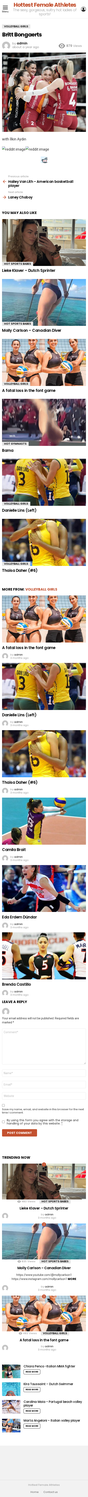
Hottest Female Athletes (45, 5)
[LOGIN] (83, 9)
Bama (7, 450)
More (72, 1279)
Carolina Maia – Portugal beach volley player (53, 1404)
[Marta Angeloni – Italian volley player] (11, 1425)
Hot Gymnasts (15, 444)
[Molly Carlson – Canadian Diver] (44, 302)
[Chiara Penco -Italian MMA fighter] (11, 1371)
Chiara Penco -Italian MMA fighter (49, 1366)
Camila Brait (14, 849)
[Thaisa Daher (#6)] (44, 542)
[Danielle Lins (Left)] (44, 482)
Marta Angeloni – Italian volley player (52, 1420)
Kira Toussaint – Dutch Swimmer (48, 1384)
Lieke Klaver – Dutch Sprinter (28, 270)
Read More (32, 1371)
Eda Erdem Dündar (19, 917)
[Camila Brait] (44, 821)
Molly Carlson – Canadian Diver (31, 330)
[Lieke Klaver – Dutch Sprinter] (44, 242)
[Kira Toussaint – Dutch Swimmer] (11, 1389)
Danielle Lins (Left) (19, 510)
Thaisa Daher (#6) (20, 570)
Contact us (50, 1492)
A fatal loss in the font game (28, 390)
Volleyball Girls (16, 384)
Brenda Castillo (16, 984)
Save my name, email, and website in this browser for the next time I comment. (43, 1111)
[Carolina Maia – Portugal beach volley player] (11, 1407)
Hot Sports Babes (17, 264)
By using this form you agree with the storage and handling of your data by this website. (42, 1122)
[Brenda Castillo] (44, 955)
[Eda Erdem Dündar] (44, 888)
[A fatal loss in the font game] (44, 362)
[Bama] (44, 422)
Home (34, 1492)
